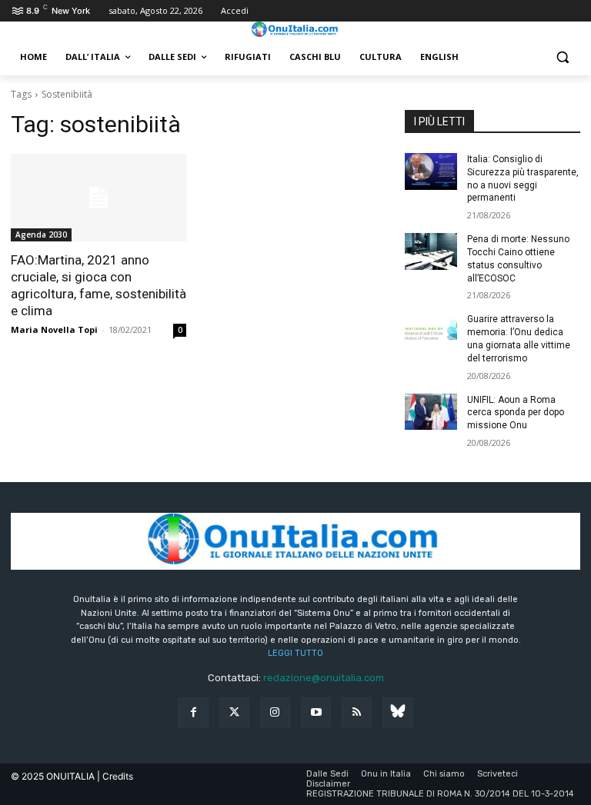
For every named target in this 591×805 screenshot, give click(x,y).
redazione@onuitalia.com (323, 678)
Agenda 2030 (41, 234)
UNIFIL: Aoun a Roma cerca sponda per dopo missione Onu (515, 412)
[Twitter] (234, 712)
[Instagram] (275, 712)
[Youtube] (316, 712)
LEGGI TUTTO (295, 653)
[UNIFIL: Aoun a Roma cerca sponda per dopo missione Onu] (431, 412)
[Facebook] (193, 712)
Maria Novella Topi (54, 329)
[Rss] (357, 712)
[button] (562, 57)
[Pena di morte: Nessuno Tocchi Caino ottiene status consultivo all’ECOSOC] (431, 251)
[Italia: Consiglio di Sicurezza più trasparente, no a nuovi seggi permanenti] (431, 171)
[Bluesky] (397, 712)
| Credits (115, 776)
